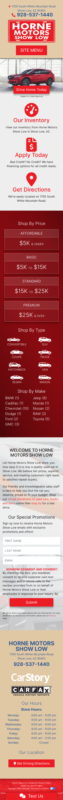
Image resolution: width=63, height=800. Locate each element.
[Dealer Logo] (31, 31)
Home (14, 783)
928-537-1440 (35, 15)
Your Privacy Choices (40, 788)
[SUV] (44, 341)
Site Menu (31, 50)
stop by (36, 503)
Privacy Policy (45, 783)
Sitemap (25, 788)
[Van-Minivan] (44, 367)
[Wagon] (44, 379)
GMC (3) (12, 424)
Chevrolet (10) (17, 408)
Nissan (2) (41, 408)
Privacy (53, 616)
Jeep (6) (40, 398)
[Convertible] (16, 341)
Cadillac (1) (14, 403)
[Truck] (44, 354)
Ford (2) (11, 419)
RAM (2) (39, 414)
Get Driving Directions (33, 763)
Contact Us (32, 783)
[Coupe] (16, 354)
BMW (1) (12, 398)
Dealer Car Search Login (31, 786)
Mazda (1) (41, 403)
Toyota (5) (41, 419)
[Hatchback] (16, 367)
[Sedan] (16, 379)
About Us (22, 783)
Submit (31, 602)
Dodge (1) (13, 414)
